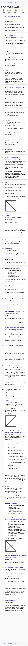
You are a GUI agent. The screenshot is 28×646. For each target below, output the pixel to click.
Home (3, 2)
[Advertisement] (14, 627)
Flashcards (9, 2)
